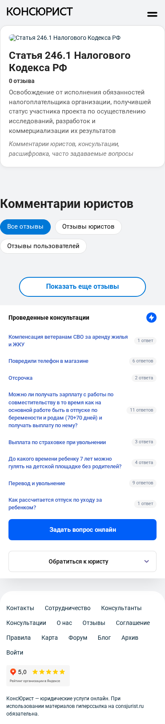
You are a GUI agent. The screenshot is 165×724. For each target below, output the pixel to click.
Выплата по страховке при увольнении (57, 442)
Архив (129, 637)
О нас (64, 622)
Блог (104, 637)
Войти (14, 652)
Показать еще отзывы (82, 286)
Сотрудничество (68, 608)
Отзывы (93, 622)
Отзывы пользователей (43, 246)
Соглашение (133, 622)
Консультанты (121, 608)
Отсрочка (20, 378)
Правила (18, 637)
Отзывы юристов (88, 226)
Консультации (26, 622)
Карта (49, 637)
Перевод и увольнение (36, 483)
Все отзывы (25, 226)
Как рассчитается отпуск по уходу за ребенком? (55, 504)
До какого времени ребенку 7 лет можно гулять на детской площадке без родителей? (64, 463)
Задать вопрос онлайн (83, 529)
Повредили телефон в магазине (48, 361)
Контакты (20, 608)
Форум (78, 637)
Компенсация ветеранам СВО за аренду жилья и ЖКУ (68, 341)
